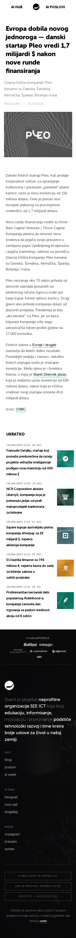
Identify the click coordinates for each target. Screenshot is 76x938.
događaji (11, 812)
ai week (10, 775)
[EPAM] (38, 657)
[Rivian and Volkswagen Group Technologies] (19, 651)
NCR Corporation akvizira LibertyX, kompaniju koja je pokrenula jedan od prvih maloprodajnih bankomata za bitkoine (25, 500)
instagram (12, 834)
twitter (10, 849)
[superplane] (39, 651)
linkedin (11, 842)
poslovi (10, 767)
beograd (11, 797)
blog (8, 760)
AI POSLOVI (55, 7)
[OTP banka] (58, 651)
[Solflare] (30, 644)
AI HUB (16, 7)
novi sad (11, 805)
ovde (42, 921)
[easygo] (46, 644)
